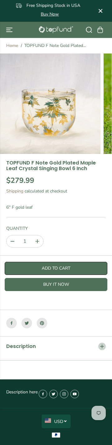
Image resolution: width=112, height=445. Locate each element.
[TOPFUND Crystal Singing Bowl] (56, 29)
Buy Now (50, 14)
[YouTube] (74, 394)
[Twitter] (26, 323)
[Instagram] (64, 394)
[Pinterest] (42, 323)
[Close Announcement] (100, 11)
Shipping (14, 191)
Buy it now (56, 284)
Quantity (17, 228)
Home (12, 46)
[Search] (89, 29)
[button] (10, 30)
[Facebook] (11, 323)
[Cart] (100, 29)
